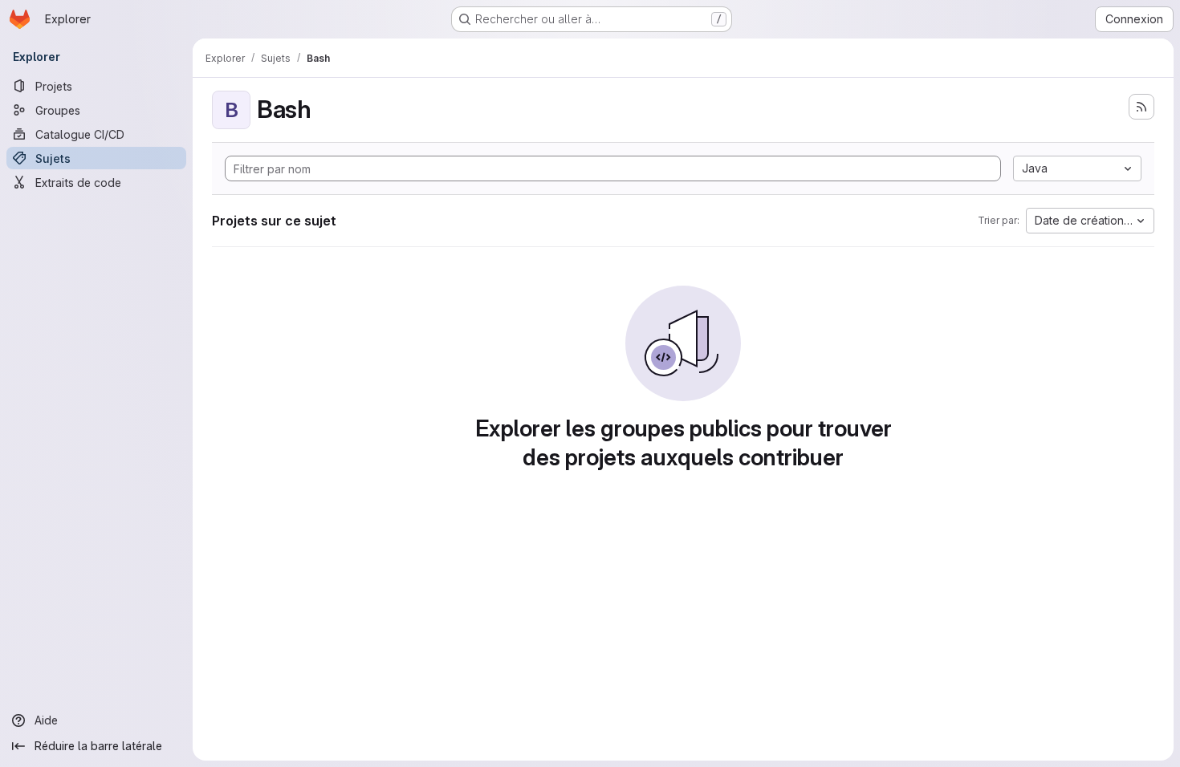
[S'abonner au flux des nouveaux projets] (1141, 107)
